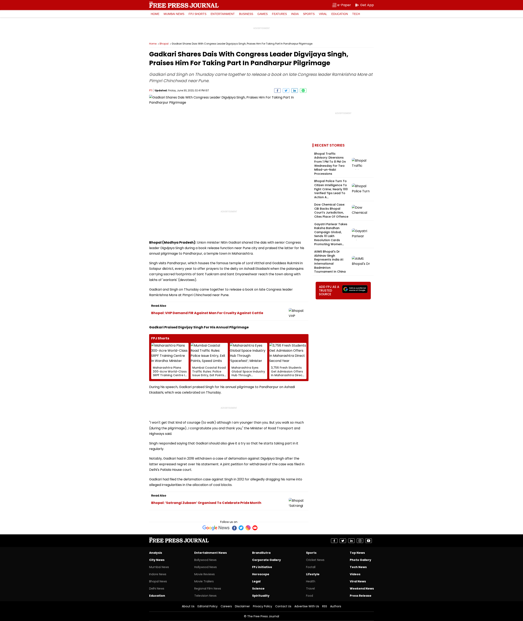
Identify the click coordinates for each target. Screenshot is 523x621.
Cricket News (315, 560)
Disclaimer (242, 606)
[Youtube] (255, 527)
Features (279, 14)
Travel (310, 588)
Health (310, 581)
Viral (323, 14)
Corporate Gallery (266, 560)
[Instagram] (248, 527)
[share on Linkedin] (294, 90)
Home (155, 14)
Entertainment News (210, 553)
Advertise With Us (306, 606)
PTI (150, 90)
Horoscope (260, 574)
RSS (324, 606)
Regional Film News (207, 588)
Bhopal (164, 43)
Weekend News (362, 588)
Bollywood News (205, 560)
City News (156, 560)
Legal (256, 581)
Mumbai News (174, 14)
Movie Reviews (204, 574)
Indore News (157, 574)
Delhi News (156, 588)
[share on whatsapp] (303, 90)
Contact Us (283, 606)
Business (246, 14)
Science (258, 588)
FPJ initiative (262, 567)
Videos (355, 574)
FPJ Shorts (197, 14)
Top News (357, 553)
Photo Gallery (360, 560)
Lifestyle (313, 574)
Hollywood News (205, 567)
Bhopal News (158, 581)
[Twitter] (241, 527)
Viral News (358, 581)
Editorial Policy (208, 606)
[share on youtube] (368, 540)
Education (339, 14)
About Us (188, 606)
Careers (226, 606)
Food (309, 596)
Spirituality (260, 596)
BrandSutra (261, 553)
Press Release (360, 596)
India (295, 14)
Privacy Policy (262, 606)
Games (262, 14)
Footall (310, 567)
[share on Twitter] (286, 90)
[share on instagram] (360, 540)
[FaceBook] (234, 527)
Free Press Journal (184, 5)
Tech (356, 14)
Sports (309, 14)
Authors (335, 606)
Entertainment (223, 14)
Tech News (358, 567)
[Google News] (216, 527)
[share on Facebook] (277, 90)
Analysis (155, 553)
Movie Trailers (204, 581)
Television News (205, 596)
